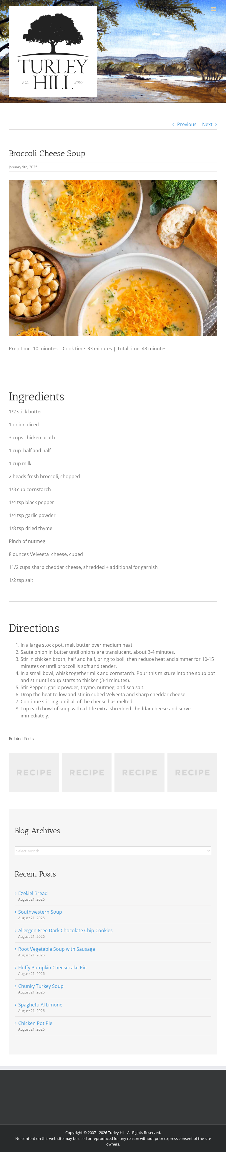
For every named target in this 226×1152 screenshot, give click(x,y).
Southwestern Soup (40, 912)
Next (207, 124)
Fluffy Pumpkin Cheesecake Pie (52, 967)
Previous (187, 124)
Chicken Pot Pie (35, 1023)
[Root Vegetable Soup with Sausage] (139, 756)
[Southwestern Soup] (34, 756)
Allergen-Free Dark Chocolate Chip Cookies (65, 930)
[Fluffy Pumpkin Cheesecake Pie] (192, 756)
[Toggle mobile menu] (214, 9)
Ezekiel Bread (33, 893)
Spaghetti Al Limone (40, 1004)
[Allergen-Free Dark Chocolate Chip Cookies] (87, 756)
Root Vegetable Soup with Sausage (56, 949)
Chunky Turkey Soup (41, 986)
